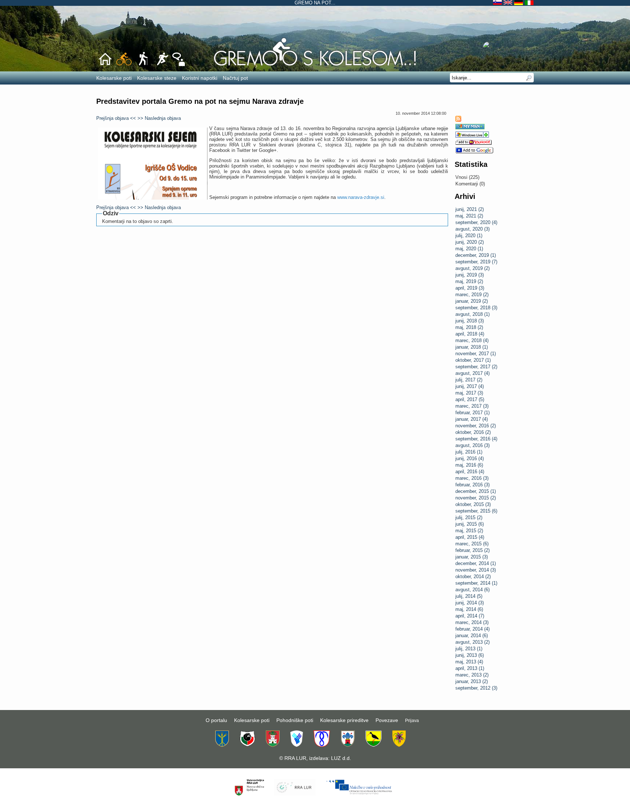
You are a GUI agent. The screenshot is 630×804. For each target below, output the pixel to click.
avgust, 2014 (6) (472, 589)
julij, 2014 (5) (468, 596)
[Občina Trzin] (399, 745)
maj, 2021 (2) (469, 216)
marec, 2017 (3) (472, 406)
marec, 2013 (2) (472, 675)
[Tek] (162, 65)
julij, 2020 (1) (468, 235)
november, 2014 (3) (475, 570)
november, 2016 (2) (475, 425)
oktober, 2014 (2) (473, 576)
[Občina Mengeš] (322, 745)
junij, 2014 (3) (469, 602)
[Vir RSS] (458, 120)
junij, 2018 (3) (469, 320)
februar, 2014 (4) (472, 629)
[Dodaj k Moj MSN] (470, 127)
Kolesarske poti (251, 720)
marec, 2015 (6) (472, 543)
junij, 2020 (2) (469, 242)
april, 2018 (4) (469, 334)
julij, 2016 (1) (468, 452)
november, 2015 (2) (475, 498)
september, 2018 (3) (476, 307)
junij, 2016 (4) (469, 458)
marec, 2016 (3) (472, 478)
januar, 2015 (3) (471, 557)
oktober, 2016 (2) (473, 432)
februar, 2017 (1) (472, 412)
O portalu (216, 720)
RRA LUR (295, 758)
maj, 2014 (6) (469, 609)
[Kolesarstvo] (315, 66)
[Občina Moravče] (348, 745)
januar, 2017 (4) (471, 419)
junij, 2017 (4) (469, 386)
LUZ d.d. (341, 758)
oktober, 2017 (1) (473, 360)
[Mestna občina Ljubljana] (273, 745)
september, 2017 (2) (476, 366)
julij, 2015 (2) (468, 517)
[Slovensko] (498, 2)
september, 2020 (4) (476, 222)
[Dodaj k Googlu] (474, 151)
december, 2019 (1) (475, 255)
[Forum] (178, 65)
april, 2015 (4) (469, 537)
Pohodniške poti (294, 720)
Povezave (387, 720)
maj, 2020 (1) (469, 248)
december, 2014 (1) (475, 563)
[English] (508, 2)
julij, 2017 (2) (468, 380)
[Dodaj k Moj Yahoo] (473, 143)
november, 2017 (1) (475, 353)
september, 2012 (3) (476, 688)
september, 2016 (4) (476, 439)
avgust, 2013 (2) (472, 642)
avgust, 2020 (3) (472, 229)
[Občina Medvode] (296, 745)
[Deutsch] (519, 2)
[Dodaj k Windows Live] (472, 136)
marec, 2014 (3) (472, 622)
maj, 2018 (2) (469, 327)
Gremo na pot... (315, 2)
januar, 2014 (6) (471, 635)
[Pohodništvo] (143, 65)
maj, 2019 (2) (469, 281)
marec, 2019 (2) (472, 294)
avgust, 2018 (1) (472, 314)
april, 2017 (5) (469, 399)
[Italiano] (529, 2)
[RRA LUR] (294, 794)
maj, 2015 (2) (469, 530)
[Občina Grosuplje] (247, 745)
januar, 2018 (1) (471, 347)
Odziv (110, 213)
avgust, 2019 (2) (472, 268)
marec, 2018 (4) (472, 340)
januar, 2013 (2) (471, 681)
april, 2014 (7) (469, 616)
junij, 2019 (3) (469, 275)
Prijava (412, 720)
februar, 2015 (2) (472, 550)
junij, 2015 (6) (469, 524)
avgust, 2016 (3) (472, 445)
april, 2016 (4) (469, 471)
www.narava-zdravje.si (360, 197)
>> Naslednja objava (159, 118)
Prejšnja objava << (116, 118)
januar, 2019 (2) (471, 301)
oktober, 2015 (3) (473, 504)
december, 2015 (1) (475, 491)
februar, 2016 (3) (472, 484)
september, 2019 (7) (476, 261)
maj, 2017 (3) (469, 393)
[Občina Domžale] (222, 745)
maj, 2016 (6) (469, 465)
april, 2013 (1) (469, 668)
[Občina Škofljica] (373, 745)
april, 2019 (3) (469, 288)
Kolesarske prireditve (344, 720)
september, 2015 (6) (476, 511)
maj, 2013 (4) (469, 661)
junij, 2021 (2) (469, 209)
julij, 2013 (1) (468, 648)
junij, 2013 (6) (469, 655)
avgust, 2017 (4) (472, 373)
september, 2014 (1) (476, 583)
